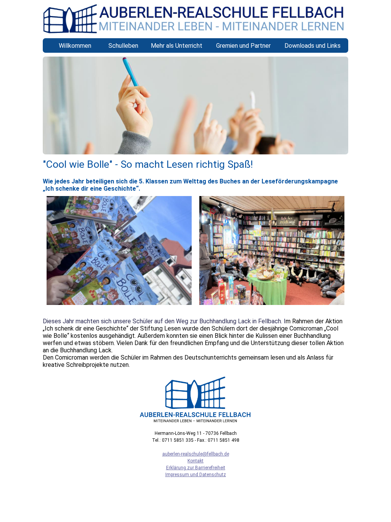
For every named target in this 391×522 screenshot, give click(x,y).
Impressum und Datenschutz (195, 474)
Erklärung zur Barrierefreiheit (195, 467)
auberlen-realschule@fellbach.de (195, 454)
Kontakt (195, 461)
